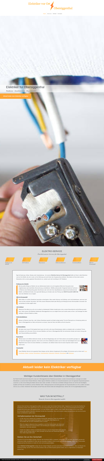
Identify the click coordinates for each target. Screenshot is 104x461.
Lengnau (31, 353)
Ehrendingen (37, 353)
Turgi (85, 351)
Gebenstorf (51, 353)
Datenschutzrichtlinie (78, 459)
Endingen (57, 353)
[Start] (52, 5)
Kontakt (60, 13)
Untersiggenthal (44, 353)
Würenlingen (63, 353)
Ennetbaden (22, 353)
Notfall (54, 13)
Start (44, 13)
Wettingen (71, 353)
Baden (26, 353)
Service (49, 13)
